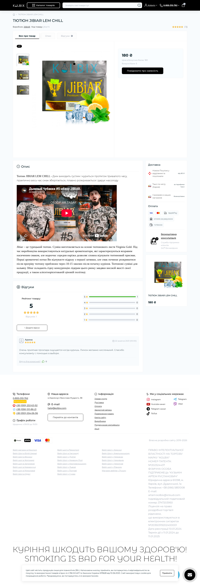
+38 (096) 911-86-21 (26, 409)
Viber (180, 404)
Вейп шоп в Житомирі (23, 460)
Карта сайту (100, 417)
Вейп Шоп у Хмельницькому (116, 453)
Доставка (99, 402)
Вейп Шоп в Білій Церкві (25, 453)
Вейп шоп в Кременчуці (24, 467)
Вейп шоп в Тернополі (68, 450)
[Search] (139, 5)
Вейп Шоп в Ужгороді (68, 453)
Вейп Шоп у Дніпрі (66, 457)
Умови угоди (101, 399)
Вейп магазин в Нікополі (25, 450)
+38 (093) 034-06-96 (27, 413)
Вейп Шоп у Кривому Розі (69, 460)
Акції (97, 429)
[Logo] (18, 5)
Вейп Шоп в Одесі (21, 474)
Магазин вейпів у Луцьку (114, 470)
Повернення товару (104, 413)
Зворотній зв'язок (103, 410)
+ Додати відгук (32, 328)
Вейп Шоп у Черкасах (112, 457)
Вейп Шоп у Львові (66, 467)
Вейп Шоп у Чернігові (112, 463)
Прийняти (167, 573)
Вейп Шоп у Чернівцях (113, 460)
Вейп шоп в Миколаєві (24, 470)
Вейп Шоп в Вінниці (22, 457)
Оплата (98, 406)
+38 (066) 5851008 (173, 487)
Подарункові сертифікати (107, 425)
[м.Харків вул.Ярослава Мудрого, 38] (55, 381)
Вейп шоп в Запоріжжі (24, 463)
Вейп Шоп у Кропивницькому (71, 463)
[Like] (43, 361)
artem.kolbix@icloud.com (164, 495)
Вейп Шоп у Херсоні (112, 450)
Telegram (182, 399)
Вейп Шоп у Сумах (66, 474)
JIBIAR (27, 27)
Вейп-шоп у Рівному (112, 467)
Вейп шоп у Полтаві (67, 470)
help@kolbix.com (57, 408)
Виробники (100, 421)
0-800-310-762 (20, 398)
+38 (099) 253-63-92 (27, 405)
